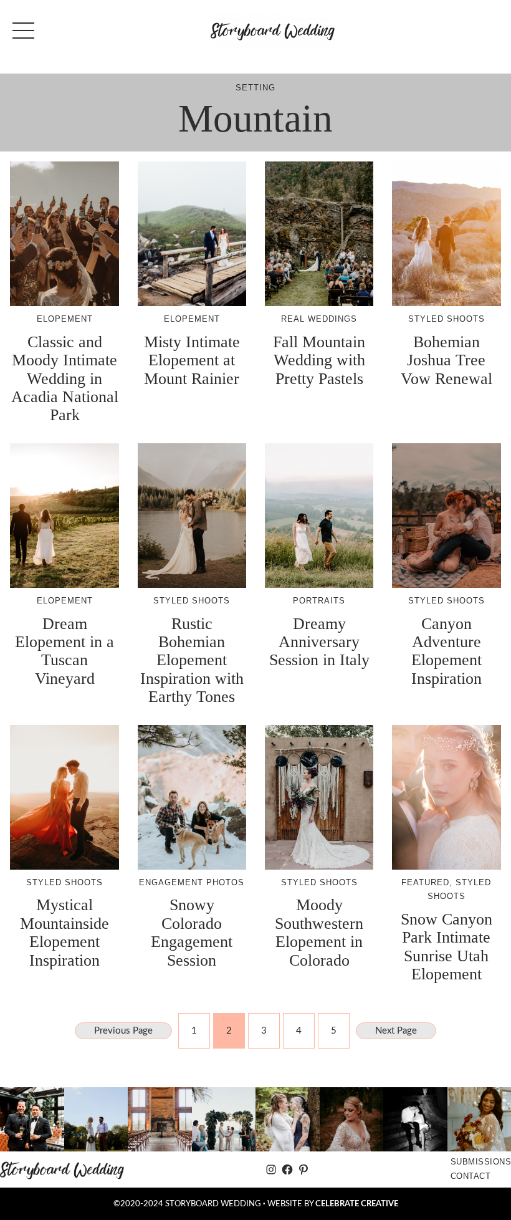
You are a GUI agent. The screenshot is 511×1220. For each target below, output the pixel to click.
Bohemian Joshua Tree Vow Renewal (446, 360)
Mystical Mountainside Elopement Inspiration (64, 932)
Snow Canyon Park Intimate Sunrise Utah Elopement (446, 946)
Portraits (319, 600)
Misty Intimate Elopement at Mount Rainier (192, 360)
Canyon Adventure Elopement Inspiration (446, 651)
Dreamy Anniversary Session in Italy (319, 642)
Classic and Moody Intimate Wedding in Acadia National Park (64, 379)
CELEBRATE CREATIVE (356, 1204)
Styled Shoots (446, 319)
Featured (425, 882)
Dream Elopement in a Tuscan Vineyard (64, 651)
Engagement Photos (191, 882)
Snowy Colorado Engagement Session (191, 932)
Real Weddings (319, 319)
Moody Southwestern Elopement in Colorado (319, 932)
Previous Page (123, 1030)
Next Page (396, 1030)
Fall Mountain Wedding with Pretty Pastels (319, 360)
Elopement (65, 319)
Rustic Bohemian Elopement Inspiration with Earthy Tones (192, 660)
